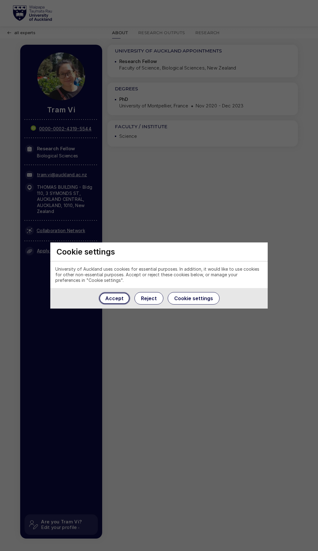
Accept (114, 298)
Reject (149, 298)
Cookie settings (193, 298)
